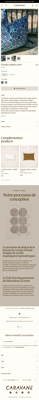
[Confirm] (35, 341)
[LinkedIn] (28, 392)
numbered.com (27, 397)
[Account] (33, 5)
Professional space (6, 373)
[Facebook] (22, 392)
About (2, 361)
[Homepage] (19, 5)
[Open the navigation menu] (2, 5)
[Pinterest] (16, 392)
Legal (2, 367)
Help (2, 355)
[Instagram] (10, 392)
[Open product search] (6, 5)
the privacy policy (20, 347)
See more (3, 116)
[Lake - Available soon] (2, 82)
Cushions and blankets (12, 308)
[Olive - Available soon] (6, 82)
